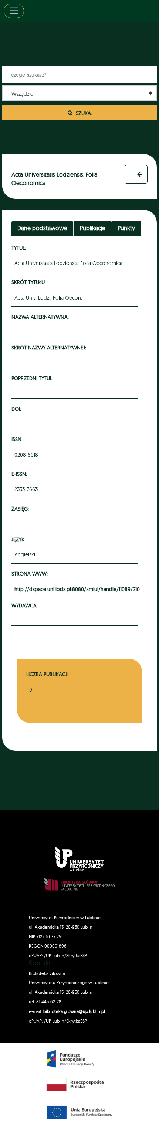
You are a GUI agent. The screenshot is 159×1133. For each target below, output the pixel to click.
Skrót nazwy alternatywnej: (49, 347)
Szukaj (83, 113)
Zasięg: (21, 508)
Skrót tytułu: (29, 282)
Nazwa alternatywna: (41, 317)
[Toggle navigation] (14, 11)
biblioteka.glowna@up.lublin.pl (73, 1011)
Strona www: (30, 573)
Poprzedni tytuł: (33, 378)
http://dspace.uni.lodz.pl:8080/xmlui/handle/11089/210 (77, 589)
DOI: (17, 409)
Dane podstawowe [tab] (42, 228)
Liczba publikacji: (48, 674)
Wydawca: (25, 605)
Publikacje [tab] (92, 228)
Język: (19, 539)
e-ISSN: (20, 474)
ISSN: (18, 439)
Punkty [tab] (126, 228)
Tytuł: (19, 248)
